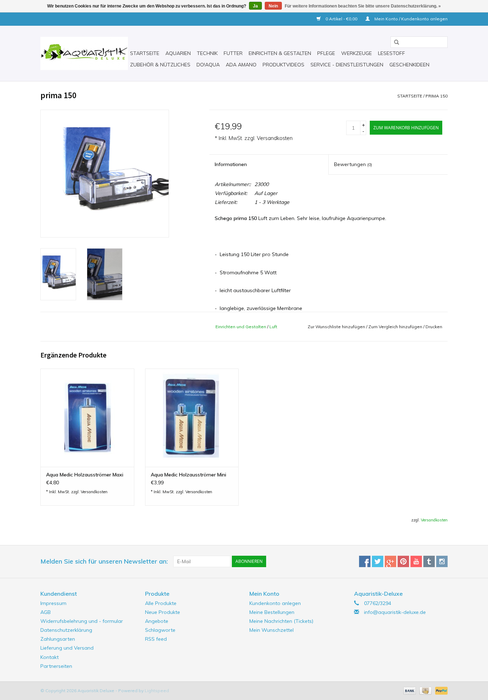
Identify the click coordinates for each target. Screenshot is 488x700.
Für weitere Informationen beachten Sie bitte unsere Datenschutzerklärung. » (363, 6)
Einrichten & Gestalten (280, 53)
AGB (45, 612)
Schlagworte (160, 630)
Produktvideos (283, 64)
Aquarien (178, 53)
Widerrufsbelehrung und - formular (81, 621)
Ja (255, 6)
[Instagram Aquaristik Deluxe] (442, 561)
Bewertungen (353, 164)
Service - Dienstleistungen (346, 64)
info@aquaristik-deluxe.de (395, 612)
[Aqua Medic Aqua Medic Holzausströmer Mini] (192, 418)
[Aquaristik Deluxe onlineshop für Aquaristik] (84, 53)
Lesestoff (391, 53)
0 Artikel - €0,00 (341, 18)
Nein (273, 6)
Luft (273, 326)
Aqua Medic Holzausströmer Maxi (84, 474)
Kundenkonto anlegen (275, 603)
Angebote (156, 621)
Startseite (144, 53)
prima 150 (436, 96)
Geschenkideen (409, 64)
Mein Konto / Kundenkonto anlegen (410, 18)
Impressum (53, 603)
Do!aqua (208, 64)
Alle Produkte (160, 603)
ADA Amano (241, 64)
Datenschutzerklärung (66, 630)
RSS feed (156, 639)
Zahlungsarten (57, 639)
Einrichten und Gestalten (240, 326)
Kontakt (49, 657)
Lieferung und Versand (67, 648)
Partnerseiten (56, 666)
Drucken (433, 326)
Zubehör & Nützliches (160, 64)
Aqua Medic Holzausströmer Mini (188, 474)
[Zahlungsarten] (409, 690)
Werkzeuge (356, 53)
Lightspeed (157, 690)
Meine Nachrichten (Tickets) (281, 621)
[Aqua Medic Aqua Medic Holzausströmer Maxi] (87, 418)
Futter (233, 53)
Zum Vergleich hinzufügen (395, 326)
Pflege (326, 53)
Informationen (231, 164)
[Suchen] (394, 42)
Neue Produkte (162, 612)
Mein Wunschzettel (271, 630)
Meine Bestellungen (271, 612)
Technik (207, 53)
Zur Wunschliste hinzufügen (336, 326)
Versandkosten (275, 138)
